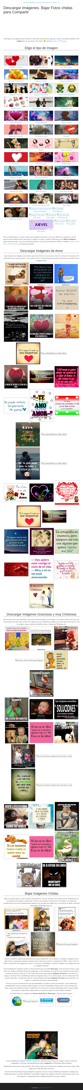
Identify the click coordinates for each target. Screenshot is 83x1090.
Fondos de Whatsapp (59, 41)
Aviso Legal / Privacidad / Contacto (45, 1087)
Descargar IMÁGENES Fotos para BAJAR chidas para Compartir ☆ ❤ (41, 2)
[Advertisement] (41, 27)
